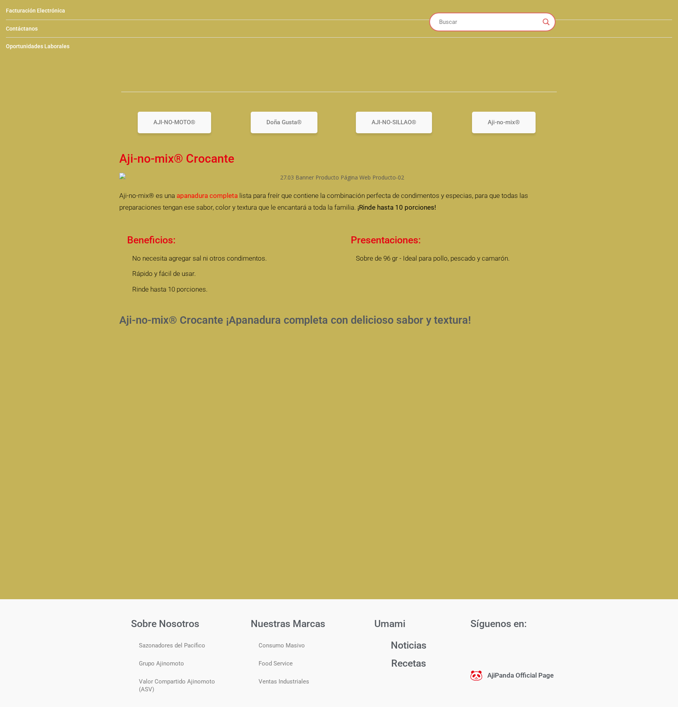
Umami (389, 623)
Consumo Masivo (282, 645)
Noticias (408, 645)
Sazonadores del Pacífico (172, 645)
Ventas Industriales (284, 681)
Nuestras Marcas (288, 623)
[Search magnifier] (546, 21)
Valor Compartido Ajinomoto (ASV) (177, 685)
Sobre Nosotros (165, 623)
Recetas (408, 663)
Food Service (276, 663)
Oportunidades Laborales (37, 46)
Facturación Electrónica (35, 10)
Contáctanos (22, 28)
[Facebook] (485, 646)
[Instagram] (506, 646)
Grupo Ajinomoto (161, 663)
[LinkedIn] (548, 646)
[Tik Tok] (527, 646)
